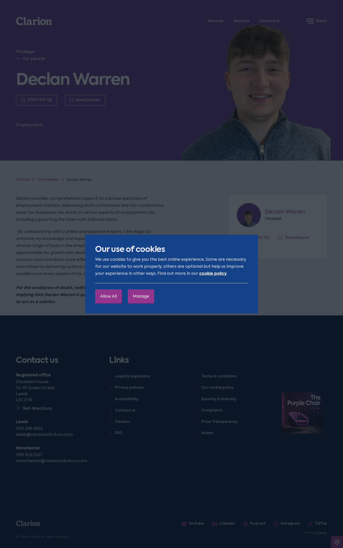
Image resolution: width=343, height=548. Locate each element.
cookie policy (213, 273)
